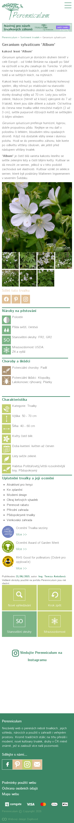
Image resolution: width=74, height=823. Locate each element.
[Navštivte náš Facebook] (7, 764)
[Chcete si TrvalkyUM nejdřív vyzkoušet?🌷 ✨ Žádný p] (15, 671)
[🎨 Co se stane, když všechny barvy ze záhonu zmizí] (58, 684)
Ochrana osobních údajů (20, 788)
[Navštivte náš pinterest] (17, 764)
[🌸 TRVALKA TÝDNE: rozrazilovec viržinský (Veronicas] (15, 684)
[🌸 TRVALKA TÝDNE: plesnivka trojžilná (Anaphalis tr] (58, 671)
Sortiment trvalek (29, 37)
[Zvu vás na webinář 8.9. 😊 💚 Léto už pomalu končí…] (37, 671)
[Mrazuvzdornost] (54, 621)
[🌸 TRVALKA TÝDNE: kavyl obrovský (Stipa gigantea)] (37, 684)
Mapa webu (10, 794)
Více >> (21, 534)
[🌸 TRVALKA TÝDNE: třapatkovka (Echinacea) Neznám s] (15, 697)
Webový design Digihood (22, 819)
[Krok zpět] (54, 595)
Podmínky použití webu (19, 783)
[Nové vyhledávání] (19, 595)
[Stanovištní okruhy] (19, 621)
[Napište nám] (37, 764)
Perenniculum (9, 37)
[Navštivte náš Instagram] (27, 764)
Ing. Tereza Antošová (52, 576)
